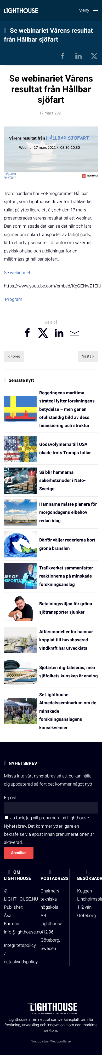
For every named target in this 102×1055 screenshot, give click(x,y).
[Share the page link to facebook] (27, 333)
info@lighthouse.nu (23, 932)
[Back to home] (21, 10)
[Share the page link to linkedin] (59, 333)
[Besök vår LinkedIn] (78, 56)
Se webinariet (17, 272)
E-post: (11, 797)
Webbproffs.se (60, 1041)
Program (13, 299)
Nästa (87, 356)
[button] (88, 10)
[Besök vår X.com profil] (94, 56)
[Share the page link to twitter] (43, 333)
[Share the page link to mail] (74, 333)
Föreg (15, 356)
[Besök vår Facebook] (63, 56)
